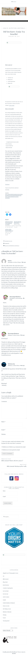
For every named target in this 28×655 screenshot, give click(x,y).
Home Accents (6, 606)
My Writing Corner (7, 609)
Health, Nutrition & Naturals (14, 28)
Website (3, 434)
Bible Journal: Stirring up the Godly (17, 465)
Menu (14, 1)
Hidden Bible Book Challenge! (9, 230)
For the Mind (5, 591)
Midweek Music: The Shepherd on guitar (9, 223)
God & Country (6, 597)
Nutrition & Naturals (7, 612)
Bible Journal (5, 579)
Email (3, 429)
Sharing (4, 615)
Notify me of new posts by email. (11, 450)
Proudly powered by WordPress (10, 652)
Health (4, 600)
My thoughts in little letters (17, 222)
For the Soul (5, 594)
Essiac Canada (11, 105)
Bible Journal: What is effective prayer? (12, 459)
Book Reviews (6, 585)
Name (3, 421)
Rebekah (7, 243)
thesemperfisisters (15, 296)
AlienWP (14, 653)
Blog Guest (5, 582)
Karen (9, 260)
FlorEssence (7, 184)
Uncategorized (6, 620)
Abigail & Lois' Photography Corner (10, 573)
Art (3, 576)
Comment (4, 401)
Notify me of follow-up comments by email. (14, 447)
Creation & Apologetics (8, 588)
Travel (4, 617)
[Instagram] (16, 478)
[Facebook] (11, 478)
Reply (24, 262)
